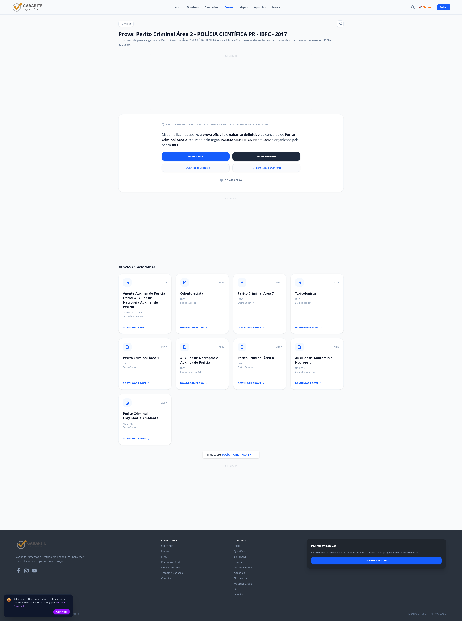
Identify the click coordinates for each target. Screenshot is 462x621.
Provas (229, 7)
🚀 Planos (425, 7)
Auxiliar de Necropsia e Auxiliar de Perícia (199, 360)
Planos (165, 551)
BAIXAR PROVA (195, 156)
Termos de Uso (417, 613)
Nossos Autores (170, 567)
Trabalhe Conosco (172, 572)
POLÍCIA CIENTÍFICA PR (212, 124)
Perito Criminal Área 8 (256, 358)
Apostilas (260, 7)
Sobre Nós (167, 545)
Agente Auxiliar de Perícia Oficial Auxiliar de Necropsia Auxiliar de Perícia (144, 300)
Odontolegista (191, 293)
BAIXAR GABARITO (266, 156)
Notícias (239, 594)
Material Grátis (243, 583)
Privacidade (438, 613)
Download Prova (134, 327)
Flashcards (240, 578)
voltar (127, 23)
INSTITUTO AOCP (132, 312)
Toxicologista (305, 293)
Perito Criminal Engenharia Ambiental (141, 415)
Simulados (211, 7)
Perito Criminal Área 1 (141, 358)
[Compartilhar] (340, 23)
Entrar (444, 7)
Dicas (237, 589)
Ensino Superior (241, 124)
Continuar (61, 611)
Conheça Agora (376, 560)
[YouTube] (34, 570)
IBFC (258, 124)
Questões (193, 7)
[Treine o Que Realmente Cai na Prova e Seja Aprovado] (28, 7)
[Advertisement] (231, 83)
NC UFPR (300, 368)
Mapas (243, 7)
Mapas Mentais (243, 567)
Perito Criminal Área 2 (181, 124)
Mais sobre (231, 454)
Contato (166, 578)
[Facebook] (18, 570)
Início (176, 7)
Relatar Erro (233, 180)
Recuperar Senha (171, 562)
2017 (267, 124)
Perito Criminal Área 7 (256, 293)
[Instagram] (26, 570)
